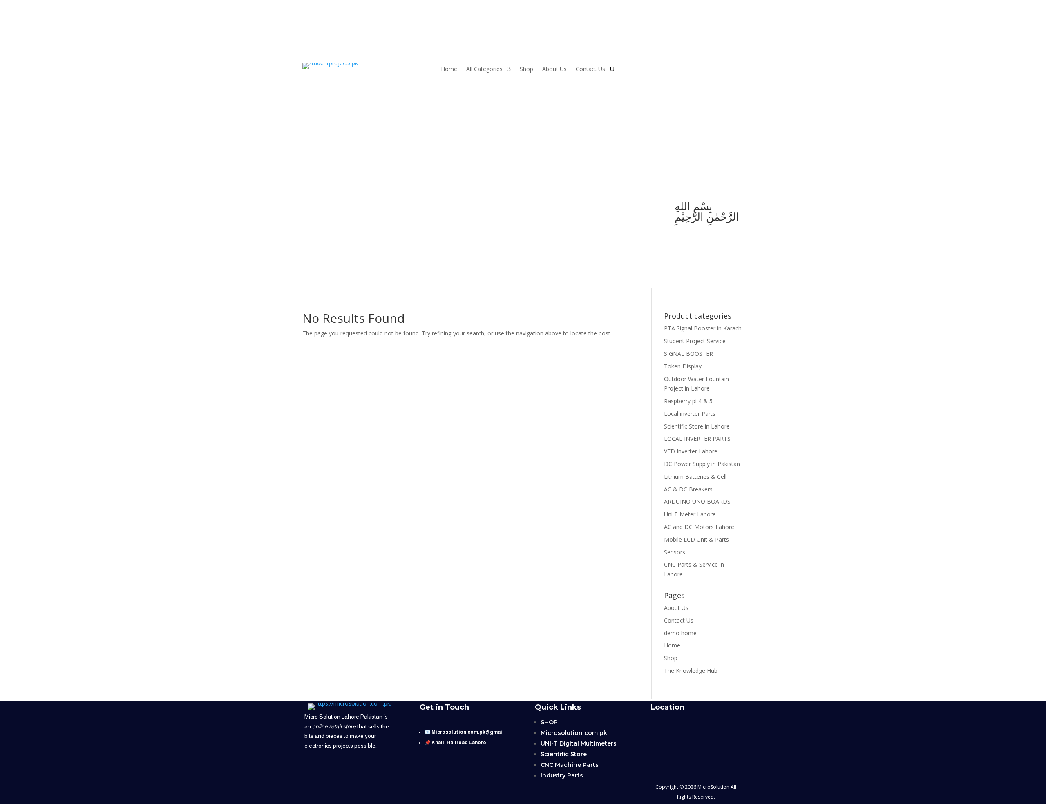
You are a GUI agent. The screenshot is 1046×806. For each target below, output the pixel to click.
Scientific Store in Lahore (697, 426)
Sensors (674, 552)
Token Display (683, 366)
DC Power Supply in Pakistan (702, 464)
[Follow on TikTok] (328, 207)
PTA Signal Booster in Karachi (703, 328)
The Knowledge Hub (690, 670)
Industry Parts (562, 775)
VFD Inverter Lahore (690, 451)
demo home (680, 633)
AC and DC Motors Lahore (699, 527)
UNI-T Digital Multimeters (579, 743)
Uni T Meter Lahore (690, 514)
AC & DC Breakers (688, 489)
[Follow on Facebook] (344, 207)
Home (449, 69)
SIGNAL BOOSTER (688, 353)
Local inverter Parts (689, 414)
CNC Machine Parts (570, 764)
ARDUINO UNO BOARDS (697, 501)
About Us (554, 69)
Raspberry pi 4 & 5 (688, 401)
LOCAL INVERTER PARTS (697, 438)
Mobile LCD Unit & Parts (696, 539)
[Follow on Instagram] (361, 207)
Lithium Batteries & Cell (695, 476)
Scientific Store (564, 754)
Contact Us (590, 69)
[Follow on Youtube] (312, 207)
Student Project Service (695, 341)
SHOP (549, 722)
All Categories (484, 69)
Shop (526, 69)
